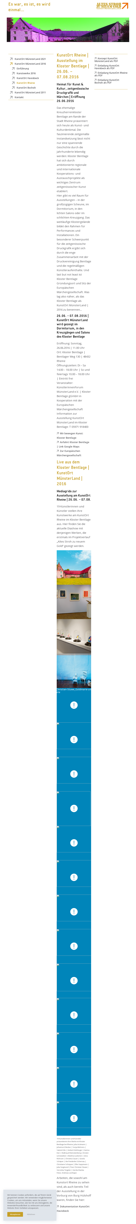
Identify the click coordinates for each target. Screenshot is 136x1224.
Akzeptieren (15, 1214)
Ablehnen (31, 1214)
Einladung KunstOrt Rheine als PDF (111, 74)
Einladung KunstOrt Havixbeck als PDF (106, 67)
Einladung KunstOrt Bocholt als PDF (106, 81)
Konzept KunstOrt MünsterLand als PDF (106, 60)
